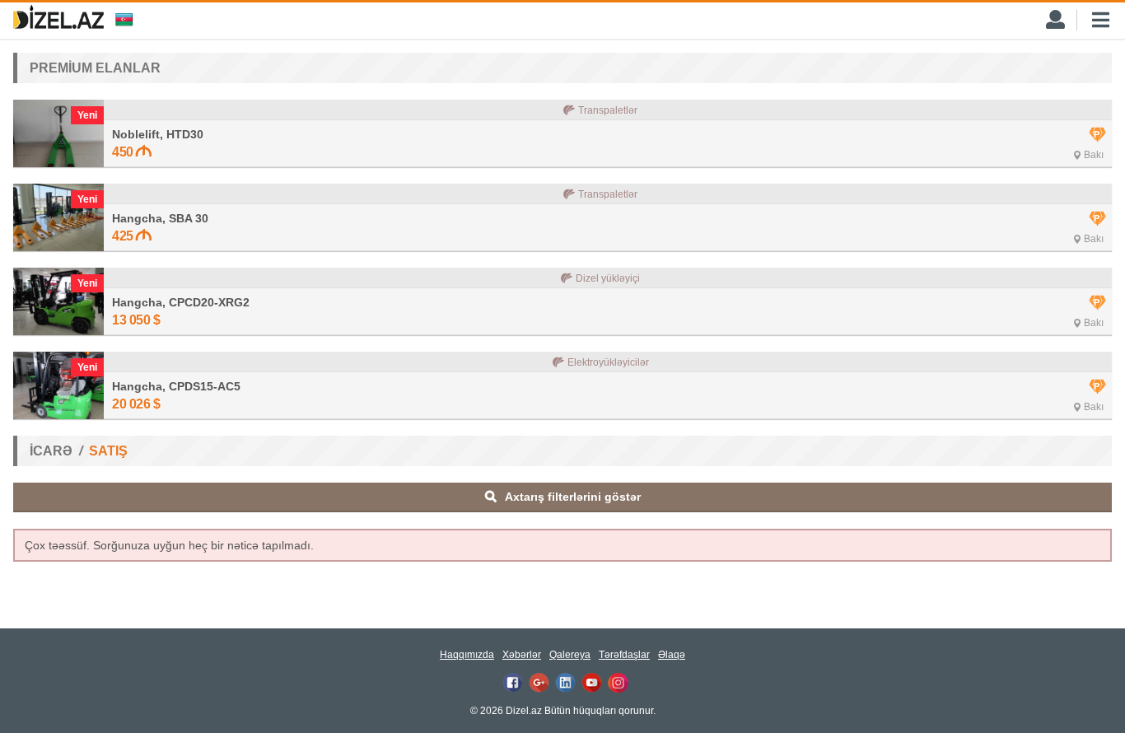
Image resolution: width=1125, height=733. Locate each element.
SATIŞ (108, 451)
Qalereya (570, 655)
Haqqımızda (467, 655)
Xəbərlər (521, 655)
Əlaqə (671, 655)
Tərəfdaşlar (624, 655)
